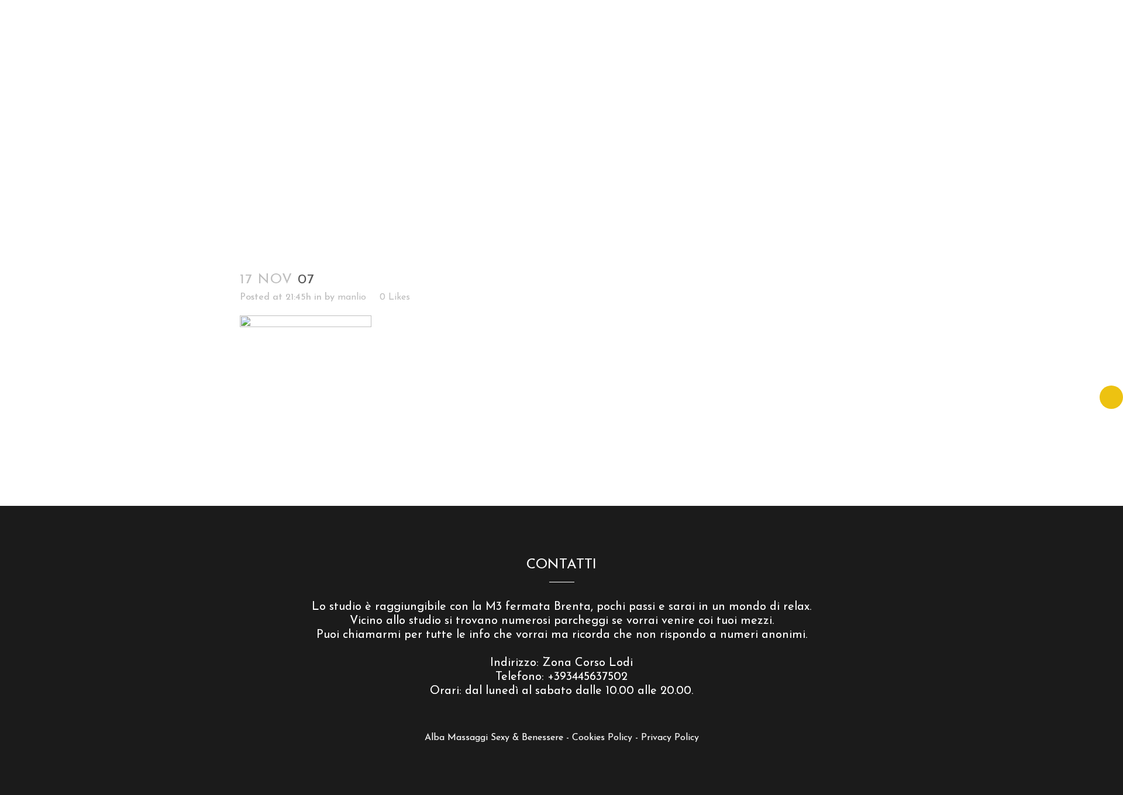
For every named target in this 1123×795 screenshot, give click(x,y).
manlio (351, 297)
